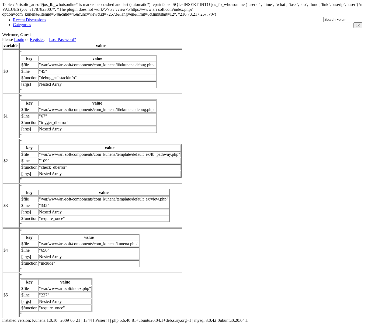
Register (37, 39)
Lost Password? (62, 39)
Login (19, 39)
